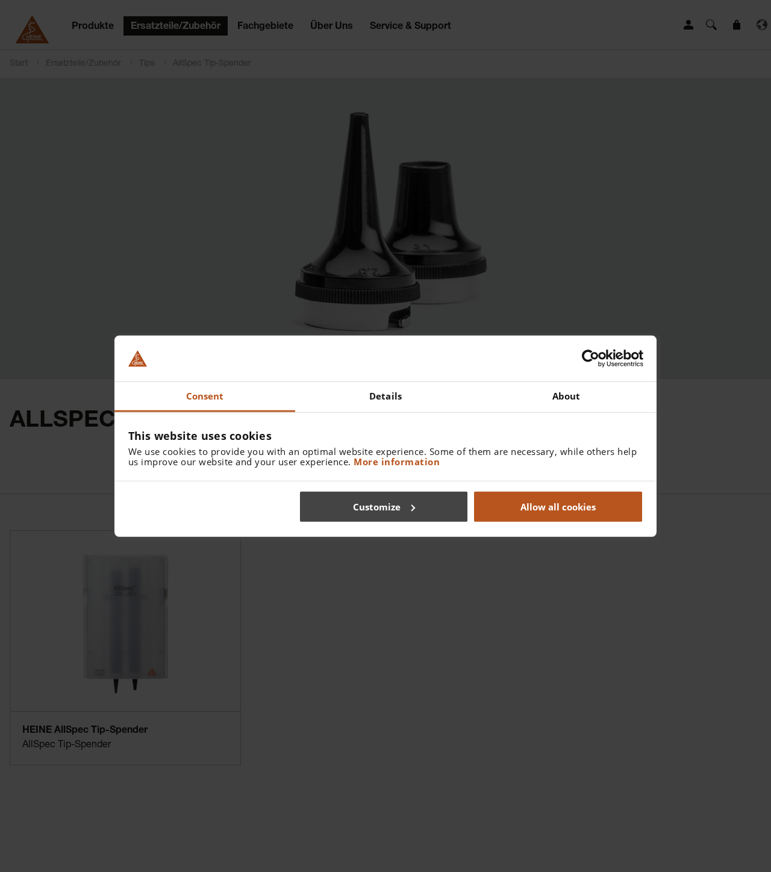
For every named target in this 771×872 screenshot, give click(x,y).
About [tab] (566, 396)
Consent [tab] (205, 396)
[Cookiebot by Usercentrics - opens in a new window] (590, 359)
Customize (377, 506)
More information (397, 462)
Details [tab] (385, 396)
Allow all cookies (558, 506)
